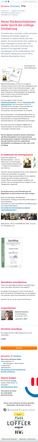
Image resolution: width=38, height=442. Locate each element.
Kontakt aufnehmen (8, 372)
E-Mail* (3, 339)
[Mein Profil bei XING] (21, 320)
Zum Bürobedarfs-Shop (9, 387)
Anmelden (19, 348)
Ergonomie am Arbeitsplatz (10, 13)
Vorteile (13, 381)
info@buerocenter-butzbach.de (14, 369)
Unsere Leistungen (18, 10)
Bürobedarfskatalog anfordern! (30, 1)
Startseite (5, 10)
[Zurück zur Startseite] (10, 6)
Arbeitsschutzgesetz (8, 102)
